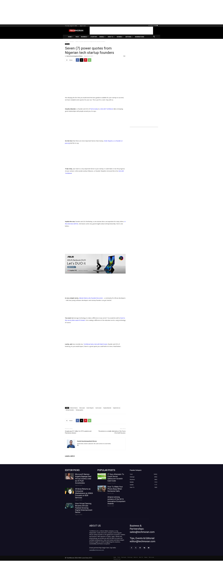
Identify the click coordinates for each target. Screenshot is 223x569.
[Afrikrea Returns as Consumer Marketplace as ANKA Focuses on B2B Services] (69, 491)
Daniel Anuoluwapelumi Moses (74, 56)
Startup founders (70, 410)
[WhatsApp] (89, 60)
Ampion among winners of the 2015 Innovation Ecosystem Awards (116, 500)
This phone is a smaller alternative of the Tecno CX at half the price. (112, 432)
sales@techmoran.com (96, 550)
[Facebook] (149, 26)
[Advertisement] (52, 12)
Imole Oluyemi (90, 408)
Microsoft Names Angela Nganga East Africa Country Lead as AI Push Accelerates (83, 478)
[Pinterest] (85, 60)
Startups (67, 44)
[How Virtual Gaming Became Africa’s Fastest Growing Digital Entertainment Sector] (69, 505)
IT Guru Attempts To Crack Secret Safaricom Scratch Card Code (115, 477)
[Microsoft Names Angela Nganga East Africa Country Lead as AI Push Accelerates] (69, 476)
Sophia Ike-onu (116, 408)
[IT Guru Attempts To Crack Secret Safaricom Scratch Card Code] (101, 476)
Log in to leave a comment (72, 459)
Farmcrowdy (94, 109)
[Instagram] (151, 26)
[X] (153, 26)
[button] (154, 37)
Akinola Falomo (74, 408)
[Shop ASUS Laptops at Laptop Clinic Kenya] (95, 264)
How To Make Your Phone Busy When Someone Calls (115, 489)
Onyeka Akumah (107, 408)
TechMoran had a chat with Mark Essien (95, 344)
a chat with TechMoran (106, 109)
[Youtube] (157, 26)
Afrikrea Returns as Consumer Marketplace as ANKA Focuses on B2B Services (84, 493)
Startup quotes (79, 410)
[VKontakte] (144, 547)
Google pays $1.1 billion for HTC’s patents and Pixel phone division (78, 432)
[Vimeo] (155, 26)
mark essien (98, 408)
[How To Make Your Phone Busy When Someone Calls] (101, 489)
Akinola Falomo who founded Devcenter (91, 298)
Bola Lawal (82, 408)
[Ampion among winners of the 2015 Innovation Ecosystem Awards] (101, 499)
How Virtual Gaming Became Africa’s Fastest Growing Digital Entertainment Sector (83, 507)
